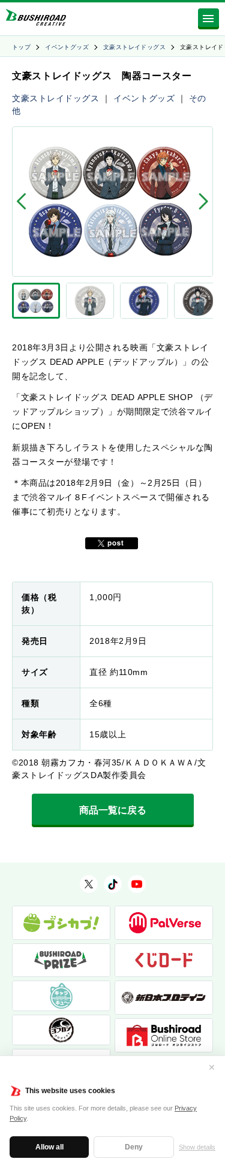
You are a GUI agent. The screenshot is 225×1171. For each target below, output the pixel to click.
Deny (134, 1147)
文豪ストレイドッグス (134, 47)
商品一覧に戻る (112, 810)
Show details (197, 1147)
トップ (21, 47)
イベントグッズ (67, 47)
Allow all (49, 1147)
